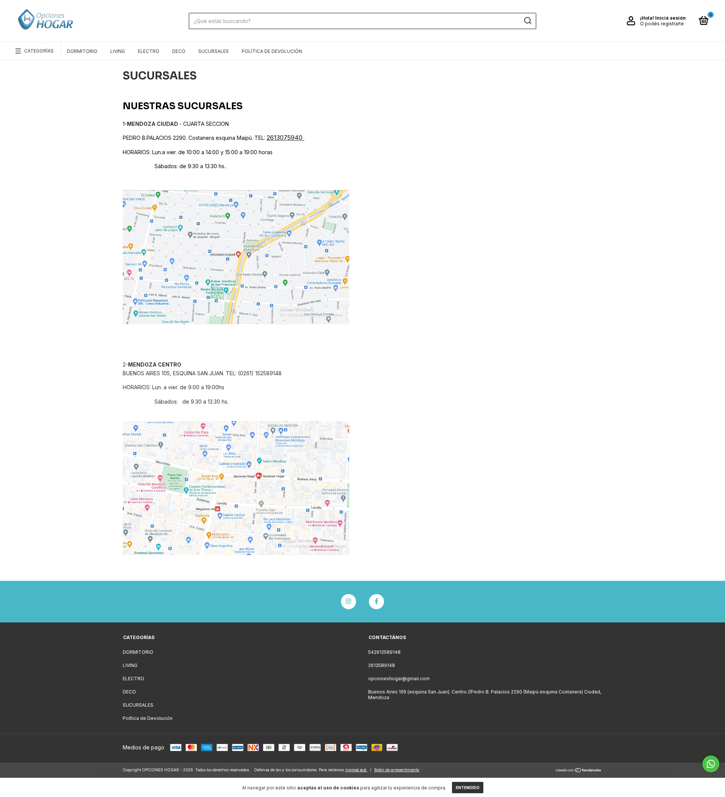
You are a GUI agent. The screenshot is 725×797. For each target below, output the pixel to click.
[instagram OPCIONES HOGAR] (348, 601)
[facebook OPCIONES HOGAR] (376, 601)
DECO (178, 51)
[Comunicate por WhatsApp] (710, 763)
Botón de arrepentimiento (396, 770)
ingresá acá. (356, 770)
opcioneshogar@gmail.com (399, 678)
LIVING (117, 51)
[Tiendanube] (578, 771)
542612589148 (384, 652)
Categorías (39, 51)
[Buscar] (527, 21)
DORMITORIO (82, 51)
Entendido (468, 787)
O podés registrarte (662, 23)
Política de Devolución (272, 51)
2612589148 (381, 665)
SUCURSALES (213, 51)
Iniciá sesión (670, 18)
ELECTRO (148, 51)
